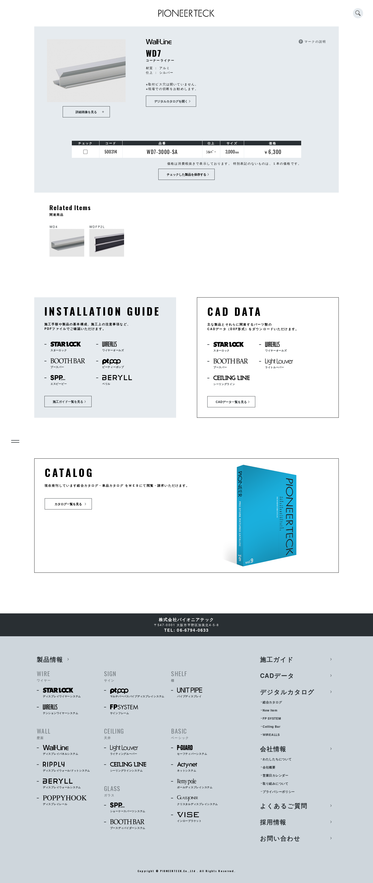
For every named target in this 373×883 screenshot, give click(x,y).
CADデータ (277, 675)
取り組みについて (276, 783)
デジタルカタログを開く (171, 101)
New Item (270, 710)
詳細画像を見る (86, 112)
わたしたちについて (277, 759)
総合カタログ (272, 702)
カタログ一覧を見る (68, 504)
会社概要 (269, 767)
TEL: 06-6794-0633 (186, 630)
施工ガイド (277, 659)
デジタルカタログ (287, 691)
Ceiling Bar (272, 726)
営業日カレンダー (276, 775)
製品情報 (50, 659)
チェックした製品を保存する (186, 174)
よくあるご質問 (283, 805)
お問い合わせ (280, 838)
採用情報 (273, 821)
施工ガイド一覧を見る (68, 401)
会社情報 (273, 748)
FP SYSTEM (272, 718)
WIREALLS (271, 734)
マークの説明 (312, 41)
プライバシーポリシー (279, 791)
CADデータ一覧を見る (231, 401)
